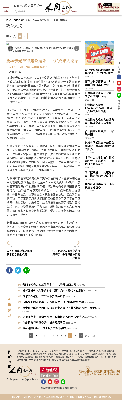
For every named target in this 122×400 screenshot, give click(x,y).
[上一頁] (30, 335)
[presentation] (10, 48)
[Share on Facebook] (9, 272)
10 (74, 335)
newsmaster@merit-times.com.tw (58, 387)
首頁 (8, 19)
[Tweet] (18, 272)
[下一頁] (81, 335)
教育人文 (18, 19)
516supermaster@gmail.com (22, 379)
